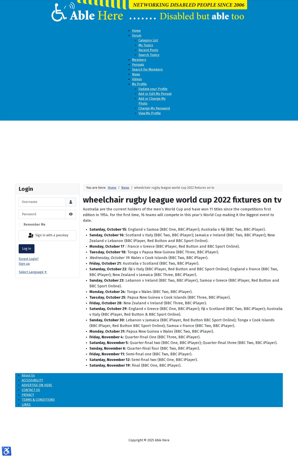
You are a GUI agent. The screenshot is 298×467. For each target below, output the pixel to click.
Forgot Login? (29, 259)
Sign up (24, 264)
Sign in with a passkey (51, 235)
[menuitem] (136, 31)
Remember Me (34, 224)
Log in (26, 248)
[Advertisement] (149, 150)
